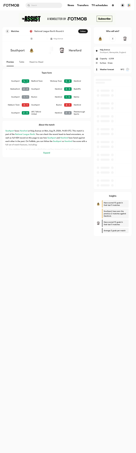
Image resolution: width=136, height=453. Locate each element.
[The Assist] (67, 19)
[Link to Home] (11, 5)
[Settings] (113, 5)
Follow (83, 31)
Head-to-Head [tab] (36, 62)
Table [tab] (21, 62)
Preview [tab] (10, 62)
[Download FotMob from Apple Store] (122, 5)
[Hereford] (125, 39)
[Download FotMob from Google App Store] (129, 5)
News (71, 5)
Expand (46, 153)
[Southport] (100, 39)
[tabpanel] (67, 131)
